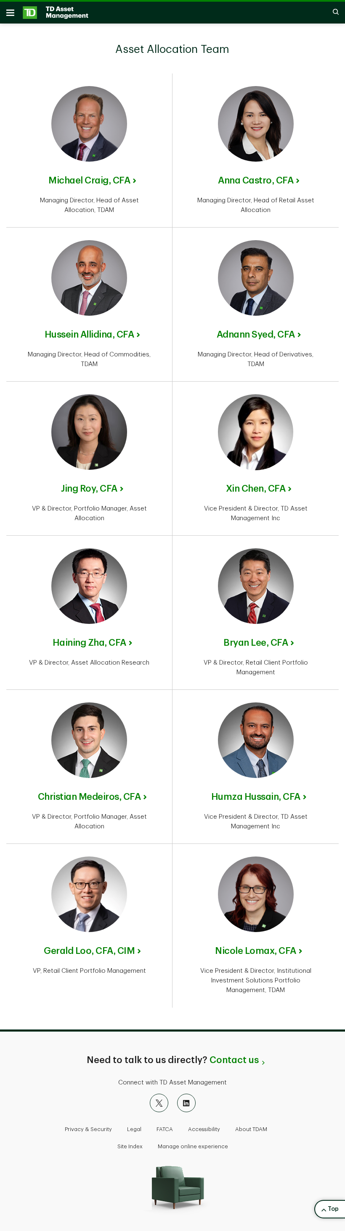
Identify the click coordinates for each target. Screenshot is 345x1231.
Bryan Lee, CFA (255, 642)
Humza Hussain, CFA (255, 796)
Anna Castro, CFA (255, 180)
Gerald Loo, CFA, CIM (89, 951)
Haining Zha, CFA (89, 642)
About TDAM (251, 1129)
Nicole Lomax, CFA (255, 951)
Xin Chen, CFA (256, 488)
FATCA (165, 1129)
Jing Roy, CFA (89, 488)
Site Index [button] (130, 1146)
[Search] (331, 12)
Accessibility (204, 1129)
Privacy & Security (88, 1129)
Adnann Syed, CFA (256, 334)
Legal (134, 1129)
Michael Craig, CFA (89, 180)
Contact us (234, 1060)
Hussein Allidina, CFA (89, 334)
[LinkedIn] (186, 1103)
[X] (159, 1103)
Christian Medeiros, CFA (89, 796)
